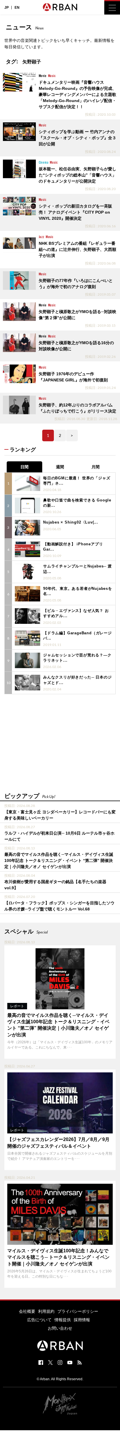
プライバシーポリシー (77, 1311)
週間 (60, 467)
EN (17, 7)
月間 (95, 467)
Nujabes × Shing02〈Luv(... (70, 522)
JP (6, 7)
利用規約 (46, 1311)
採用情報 (82, 1319)
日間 (24, 467)
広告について (39, 1319)
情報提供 (62, 1319)
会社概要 (27, 1311)
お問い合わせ (60, 1328)
